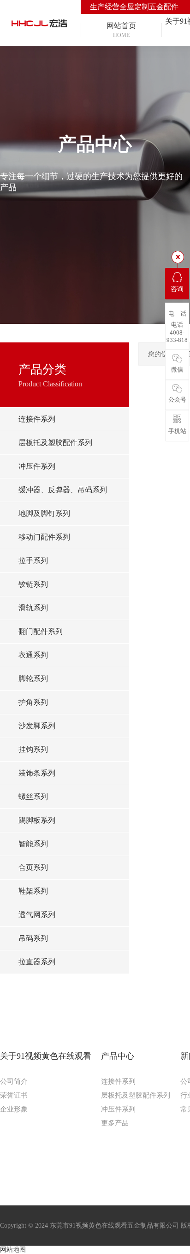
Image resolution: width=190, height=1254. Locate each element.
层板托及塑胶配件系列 (55, 443)
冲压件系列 (36, 466)
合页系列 (33, 867)
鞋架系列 (33, 891)
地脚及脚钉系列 (44, 513)
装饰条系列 (36, 773)
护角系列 (33, 702)
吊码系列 (33, 938)
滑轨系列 (33, 608)
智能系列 (33, 844)
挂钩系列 (33, 749)
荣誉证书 (14, 1095)
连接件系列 (36, 419)
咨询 (177, 289)
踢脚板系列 (36, 820)
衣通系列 (33, 655)
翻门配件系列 (40, 631)
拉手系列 (33, 561)
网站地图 (13, 1249)
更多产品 (115, 1123)
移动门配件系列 (44, 537)
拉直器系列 (36, 962)
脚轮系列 (33, 679)
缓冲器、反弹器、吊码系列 (62, 490)
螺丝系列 (33, 797)
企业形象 (14, 1109)
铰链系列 (33, 584)
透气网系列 (36, 915)
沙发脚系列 (36, 726)
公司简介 (14, 1081)
